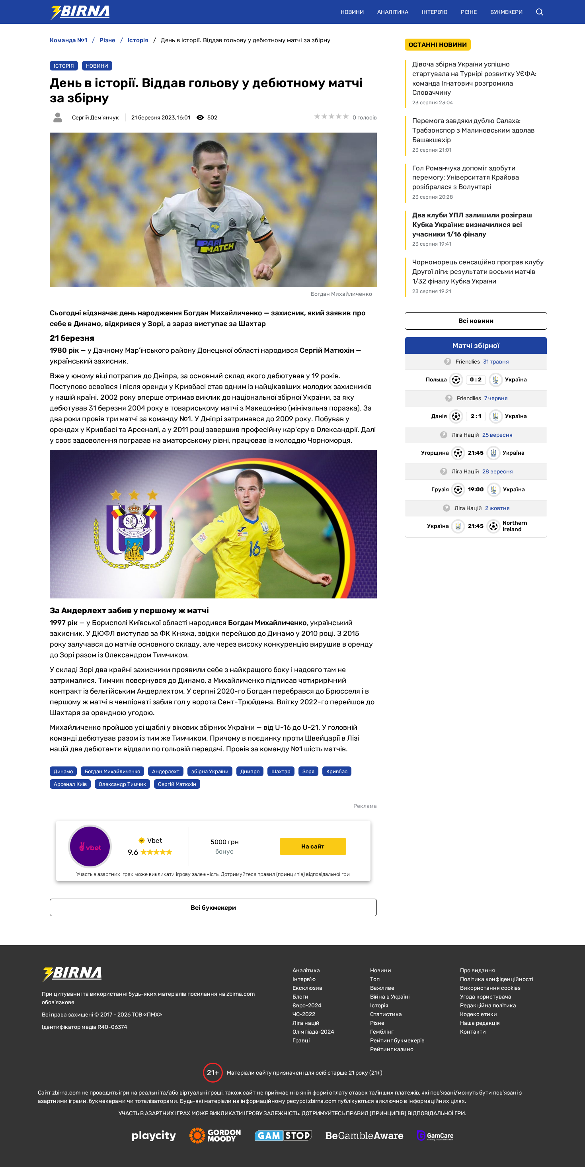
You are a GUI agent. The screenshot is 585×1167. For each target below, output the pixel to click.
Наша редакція (480, 1023)
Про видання (477, 970)
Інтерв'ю (434, 12)
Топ (375, 979)
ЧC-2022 (303, 1014)
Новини (352, 12)
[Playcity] (154, 1136)
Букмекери (506, 12)
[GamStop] (283, 1136)
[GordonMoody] (215, 1136)
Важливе (382, 988)
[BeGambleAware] (365, 1136)
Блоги (300, 996)
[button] (539, 12)
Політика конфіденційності (496, 979)
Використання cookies (490, 988)
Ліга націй (306, 1023)
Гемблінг (382, 1031)
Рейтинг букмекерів (397, 1040)
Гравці (301, 1040)
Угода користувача (485, 996)
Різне (469, 12)
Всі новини (475, 320)
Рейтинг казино (391, 1049)
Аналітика (392, 12)
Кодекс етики (478, 1014)
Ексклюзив (307, 988)
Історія (64, 66)
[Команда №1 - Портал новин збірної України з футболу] (75, 12)
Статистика (386, 1014)
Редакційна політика (488, 1005)
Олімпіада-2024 (313, 1031)
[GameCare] (435, 1136)
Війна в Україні (390, 996)
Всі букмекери (213, 907)
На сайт (312, 846)
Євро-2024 (307, 1005)
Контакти (473, 1031)
